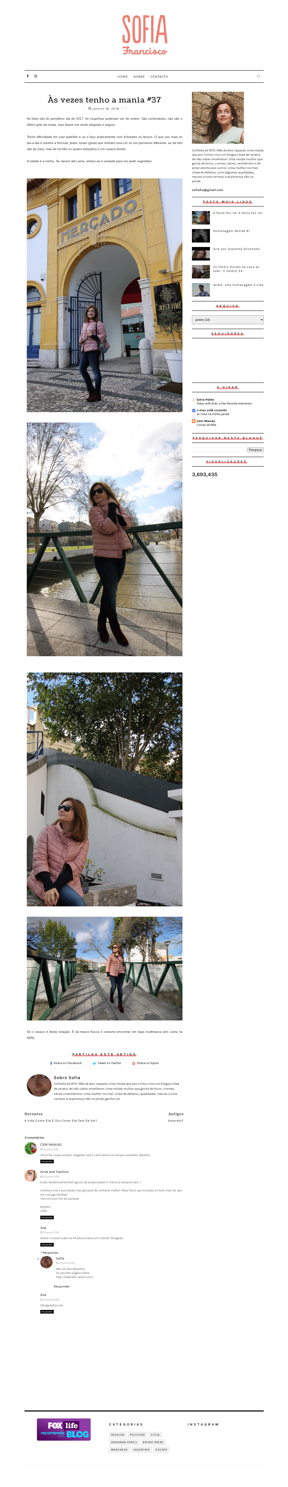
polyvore (137, 1434)
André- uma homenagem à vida (238, 285)
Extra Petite (205, 400)
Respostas (50, 1253)
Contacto (159, 76)
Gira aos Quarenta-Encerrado (236, 249)
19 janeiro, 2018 (50, 1149)
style (155, 1434)
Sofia (60, 1258)
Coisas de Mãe (206, 425)
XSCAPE (161, 1449)
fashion (117, 1434)
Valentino (141, 1449)
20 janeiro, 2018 (51, 1176)
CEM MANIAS (51, 1144)
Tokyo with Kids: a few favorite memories (224, 403)
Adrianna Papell (124, 1442)
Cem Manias (206, 421)
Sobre (139, 76)
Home (122, 76)
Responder (47, 1161)
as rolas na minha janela (213, 414)
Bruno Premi (153, 1442)
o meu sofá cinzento (212, 410)
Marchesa (119, 1449)
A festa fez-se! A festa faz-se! (238, 213)
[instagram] (35, 76)
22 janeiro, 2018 (51, 1299)
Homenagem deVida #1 (231, 231)
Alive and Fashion (54, 1172)
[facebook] (28, 76)
